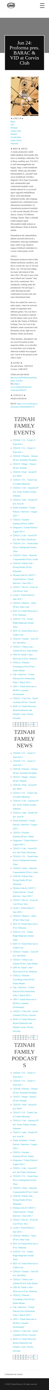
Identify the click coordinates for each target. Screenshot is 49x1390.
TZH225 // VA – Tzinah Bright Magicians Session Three (23, 623)
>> (35, 724)
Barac (13, 121)
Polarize (14, 134)
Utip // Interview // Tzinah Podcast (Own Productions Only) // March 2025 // (24, 678)
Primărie (14, 128)
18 (32, 724)
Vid (12, 125)
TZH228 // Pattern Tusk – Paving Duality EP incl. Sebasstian (23, 567)
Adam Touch (16, 140)
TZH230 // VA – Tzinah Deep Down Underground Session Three (25, 547)
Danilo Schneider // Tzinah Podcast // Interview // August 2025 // (25, 512)
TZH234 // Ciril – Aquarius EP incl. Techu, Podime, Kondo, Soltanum (25, 492)
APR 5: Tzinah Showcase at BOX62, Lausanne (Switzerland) (24, 690)
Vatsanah (14, 143)
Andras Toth (16, 131)
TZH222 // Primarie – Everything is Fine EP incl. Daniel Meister (24, 666)
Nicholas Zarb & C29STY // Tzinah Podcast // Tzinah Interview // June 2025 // (24, 579)
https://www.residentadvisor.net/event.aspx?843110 (21, 387)
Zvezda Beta (16, 137)
